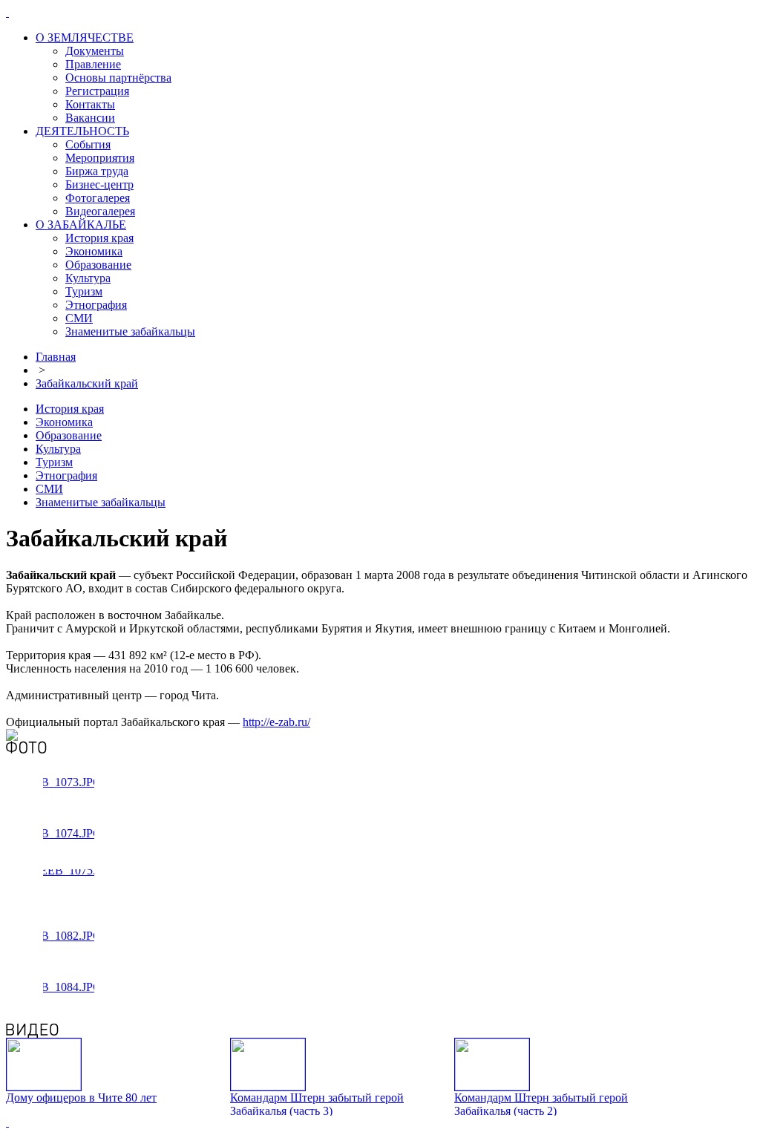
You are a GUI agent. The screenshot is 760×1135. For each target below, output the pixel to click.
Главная (56, 356)
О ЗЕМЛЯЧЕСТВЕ (85, 37)
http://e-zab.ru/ (276, 722)
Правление (93, 64)
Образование (98, 264)
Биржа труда (96, 171)
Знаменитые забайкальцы (130, 331)
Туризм (83, 291)
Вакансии (90, 117)
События (88, 144)
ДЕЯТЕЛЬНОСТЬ (82, 131)
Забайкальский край (87, 383)
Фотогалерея (97, 198)
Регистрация (97, 91)
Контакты (90, 104)
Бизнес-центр (99, 184)
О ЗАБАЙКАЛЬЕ (81, 224)
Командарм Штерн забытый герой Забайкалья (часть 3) (317, 1104)
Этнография (96, 304)
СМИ (79, 318)
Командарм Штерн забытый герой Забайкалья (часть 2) (541, 1104)
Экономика (93, 251)
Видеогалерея (100, 211)
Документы (94, 51)
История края (99, 238)
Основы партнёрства (118, 77)
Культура (88, 278)
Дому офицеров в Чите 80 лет (81, 1097)
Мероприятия (99, 157)
